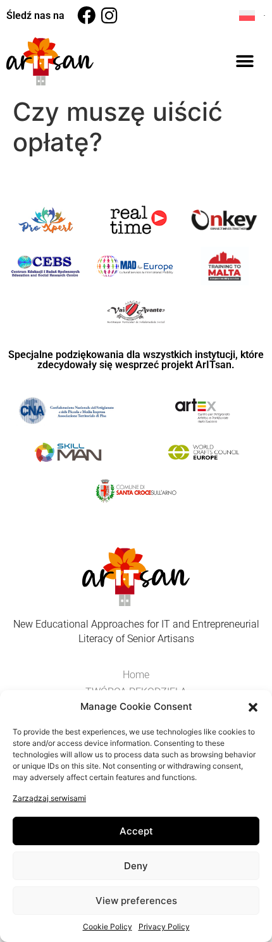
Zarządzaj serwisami (49, 798)
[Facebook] (86, 15)
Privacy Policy (164, 926)
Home (136, 675)
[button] (253, 706)
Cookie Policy (107, 926)
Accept (136, 831)
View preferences (136, 901)
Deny (136, 866)
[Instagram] (109, 15)
